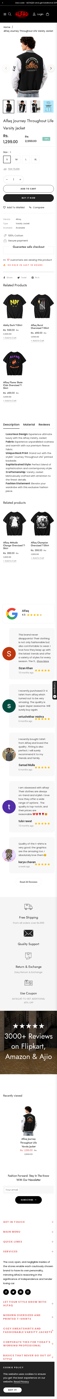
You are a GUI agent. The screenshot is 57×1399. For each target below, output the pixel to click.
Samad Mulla (27, 765)
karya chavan (27, 862)
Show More (43, 661)
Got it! (12, 1390)
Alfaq (25, 610)
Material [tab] (29, 424)
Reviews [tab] (44, 424)
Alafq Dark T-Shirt (12, 325)
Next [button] (51, 68)
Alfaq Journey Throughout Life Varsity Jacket (28, 1142)
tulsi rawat (25, 821)
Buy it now (28, 198)
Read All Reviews (28, 882)
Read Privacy (21, 1381)
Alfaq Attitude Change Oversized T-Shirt (14, 545)
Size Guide (14, 168)
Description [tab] (11, 424)
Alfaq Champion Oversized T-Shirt (40, 544)
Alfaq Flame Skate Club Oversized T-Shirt (12, 385)
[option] (28, 67)
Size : (7, 152)
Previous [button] (6, 68)
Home (7, 27)
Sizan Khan (26, 668)
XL (35, 159)
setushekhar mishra (31, 716)
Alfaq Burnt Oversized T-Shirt (40, 326)
